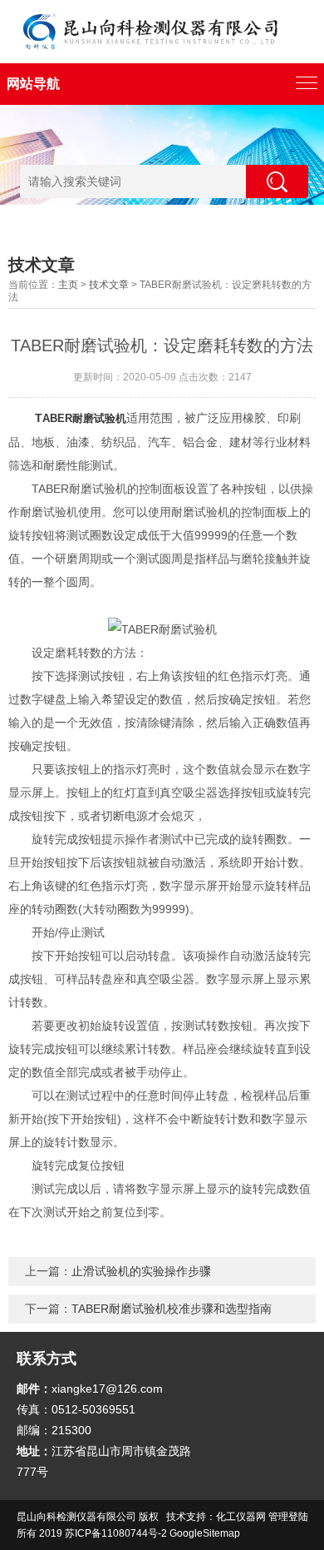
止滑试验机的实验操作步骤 (141, 1271)
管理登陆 (288, 1517)
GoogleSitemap (204, 1533)
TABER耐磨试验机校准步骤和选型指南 (171, 1308)
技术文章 (109, 285)
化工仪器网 (241, 1517)
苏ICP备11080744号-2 (116, 1533)
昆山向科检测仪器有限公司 (76, 1517)
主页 (68, 285)
